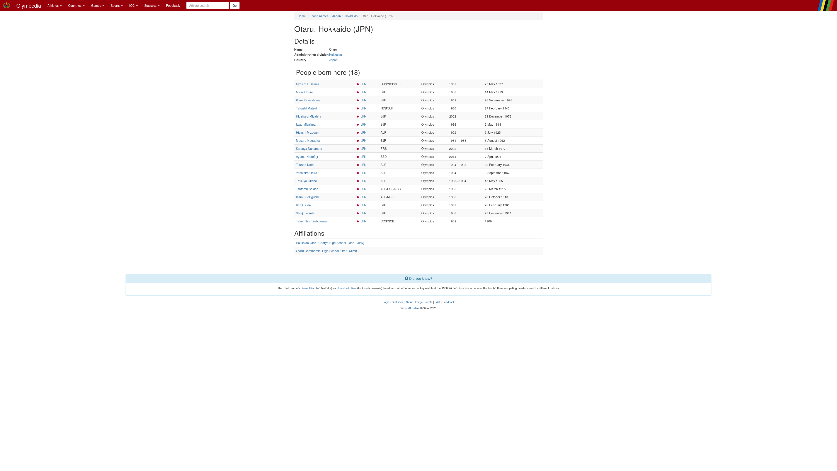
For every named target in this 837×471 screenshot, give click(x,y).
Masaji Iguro (304, 92)
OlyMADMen (411, 308)
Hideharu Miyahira (308, 116)
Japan (336, 16)
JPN (363, 84)
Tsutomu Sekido (307, 189)
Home (302, 16)
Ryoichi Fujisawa (307, 84)
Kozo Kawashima (308, 100)
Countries (75, 5)
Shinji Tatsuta (305, 213)
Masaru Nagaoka (308, 140)
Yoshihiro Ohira (306, 173)
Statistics (150, 5)
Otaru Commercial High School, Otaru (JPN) (326, 251)
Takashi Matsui (306, 108)
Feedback (173, 5)
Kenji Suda (303, 205)
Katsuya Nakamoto (309, 148)
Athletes (54, 5)
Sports (116, 5)
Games (96, 5)
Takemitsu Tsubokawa (311, 221)
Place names (319, 16)
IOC (132, 5)
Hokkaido (351, 16)
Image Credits (423, 302)
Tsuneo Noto (305, 164)
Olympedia (28, 5)
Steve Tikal (308, 288)
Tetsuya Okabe (306, 181)
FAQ (437, 302)
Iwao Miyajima (306, 124)
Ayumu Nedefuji (307, 156)
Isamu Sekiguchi (307, 197)
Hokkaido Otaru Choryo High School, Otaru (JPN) (330, 243)
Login (386, 302)
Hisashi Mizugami (308, 132)
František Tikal (347, 288)
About (409, 302)
